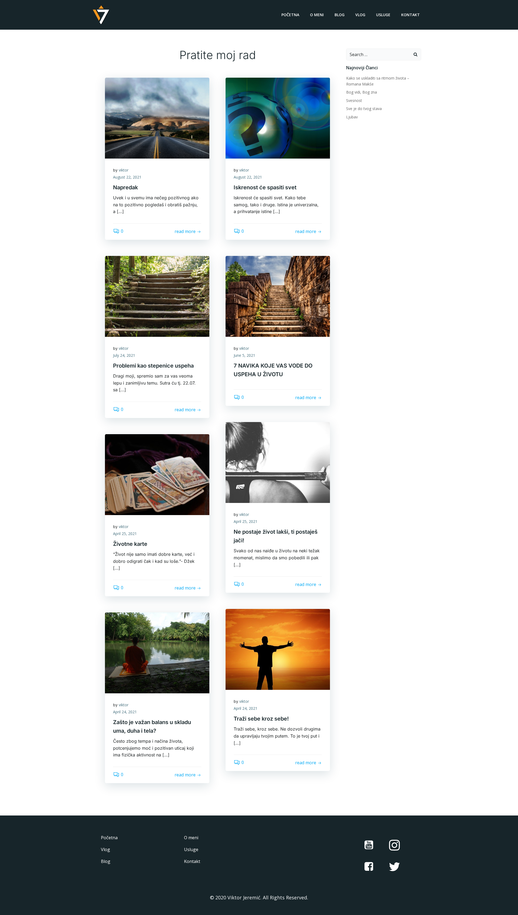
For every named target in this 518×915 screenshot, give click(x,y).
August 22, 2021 (127, 177)
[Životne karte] (157, 474)
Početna (290, 14)
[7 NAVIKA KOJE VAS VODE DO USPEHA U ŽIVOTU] (278, 296)
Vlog (360, 14)
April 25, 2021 (245, 521)
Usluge (383, 14)
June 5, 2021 (244, 355)
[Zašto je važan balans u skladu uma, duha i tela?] (157, 652)
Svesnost (354, 100)
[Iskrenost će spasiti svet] (278, 118)
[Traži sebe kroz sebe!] (278, 649)
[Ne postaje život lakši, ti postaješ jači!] (278, 462)
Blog (340, 14)
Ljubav (352, 116)
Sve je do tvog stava (364, 108)
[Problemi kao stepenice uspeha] (157, 296)
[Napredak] (157, 118)
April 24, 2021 (245, 708)
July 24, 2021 (124, 355)
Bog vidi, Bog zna (361, 92)
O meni (317, 14)
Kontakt (410, 14)
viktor (123, 170)
